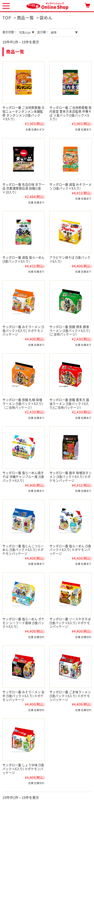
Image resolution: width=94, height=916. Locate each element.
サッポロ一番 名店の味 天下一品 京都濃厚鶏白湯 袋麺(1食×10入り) (23, 188)
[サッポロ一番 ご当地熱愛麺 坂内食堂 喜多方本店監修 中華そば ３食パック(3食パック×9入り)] (70, 82)
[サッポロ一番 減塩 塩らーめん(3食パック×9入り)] (23, 232)
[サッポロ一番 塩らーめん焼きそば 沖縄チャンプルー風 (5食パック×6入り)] (23, 447)
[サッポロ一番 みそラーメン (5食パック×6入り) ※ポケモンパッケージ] (23, 301)
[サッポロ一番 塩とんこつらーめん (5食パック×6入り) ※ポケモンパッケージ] (23, 520)
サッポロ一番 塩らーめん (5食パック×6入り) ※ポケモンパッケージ (70, 550)
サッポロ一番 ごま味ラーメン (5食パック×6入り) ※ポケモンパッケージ (70, 696)
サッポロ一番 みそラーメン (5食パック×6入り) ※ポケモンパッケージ (23, 330)
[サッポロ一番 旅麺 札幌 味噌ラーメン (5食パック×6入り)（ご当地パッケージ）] (23, 374)
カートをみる (87, 5)
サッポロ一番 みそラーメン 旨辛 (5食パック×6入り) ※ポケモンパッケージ (23, 696)
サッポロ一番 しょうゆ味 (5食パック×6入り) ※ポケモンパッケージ (23, 768)
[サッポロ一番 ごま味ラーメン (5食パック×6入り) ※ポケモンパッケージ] (70, 666)
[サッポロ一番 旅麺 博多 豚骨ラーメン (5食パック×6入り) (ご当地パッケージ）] (70, 301)
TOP (6, 18)
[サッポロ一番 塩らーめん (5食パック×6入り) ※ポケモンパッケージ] (70, 520)
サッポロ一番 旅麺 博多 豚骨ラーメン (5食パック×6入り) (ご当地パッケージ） (69, 330)
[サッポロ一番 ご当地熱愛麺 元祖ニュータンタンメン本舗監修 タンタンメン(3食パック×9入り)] (23, 82)
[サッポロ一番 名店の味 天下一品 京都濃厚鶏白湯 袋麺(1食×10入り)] (23, 159)
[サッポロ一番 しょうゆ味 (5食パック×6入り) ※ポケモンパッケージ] (23, 739)
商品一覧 (25, 18)
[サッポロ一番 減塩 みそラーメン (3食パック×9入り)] (70, 159)
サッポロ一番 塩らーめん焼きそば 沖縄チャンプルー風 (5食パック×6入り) (23, 476)
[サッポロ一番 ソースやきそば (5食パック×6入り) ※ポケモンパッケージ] (70, 593)
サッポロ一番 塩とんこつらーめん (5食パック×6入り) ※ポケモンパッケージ (23, 550)
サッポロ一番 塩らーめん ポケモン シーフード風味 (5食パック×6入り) (23, 623)
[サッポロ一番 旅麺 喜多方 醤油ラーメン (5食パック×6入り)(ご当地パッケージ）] (70, 374)
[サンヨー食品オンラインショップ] (47, 5)
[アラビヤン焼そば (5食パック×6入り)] (70, 232)
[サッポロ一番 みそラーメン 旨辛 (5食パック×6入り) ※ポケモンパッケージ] (23, 666)
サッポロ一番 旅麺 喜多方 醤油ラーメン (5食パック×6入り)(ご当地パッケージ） (69, 403)
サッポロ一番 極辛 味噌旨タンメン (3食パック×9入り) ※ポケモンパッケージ (70, 476)
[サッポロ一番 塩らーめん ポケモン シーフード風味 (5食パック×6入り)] (23, 593)
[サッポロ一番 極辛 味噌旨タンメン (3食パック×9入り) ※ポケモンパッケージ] (70, 447)
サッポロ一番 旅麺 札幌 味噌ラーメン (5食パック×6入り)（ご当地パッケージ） (22, 403)
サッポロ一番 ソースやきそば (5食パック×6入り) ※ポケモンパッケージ (70, 623)
